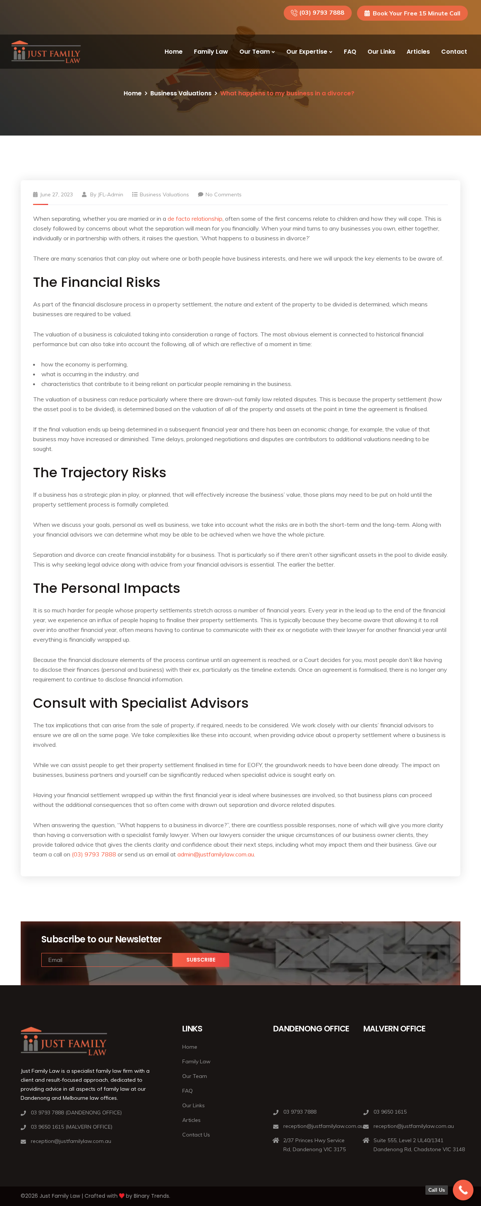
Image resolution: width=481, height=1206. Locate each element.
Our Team (254, 51)
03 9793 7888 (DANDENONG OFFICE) (76, 1112)
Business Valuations (181, 93)
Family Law (211, 51)
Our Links (381, 51)
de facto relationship (195, 218)
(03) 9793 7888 (321, 12)
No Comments (224, 194)
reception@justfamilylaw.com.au (71, 1141)
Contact (454, 51)
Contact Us (196, 1134)
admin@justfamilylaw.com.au (215, 854)
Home (174, 51)
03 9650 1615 (390, 1111)
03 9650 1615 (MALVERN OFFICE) (71, 1126)
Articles (418, 51)
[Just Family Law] (46, 51)
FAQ (350, 51)
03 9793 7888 (299, 1111)
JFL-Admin (110, 194)
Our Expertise (306, 51)
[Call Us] (463, 1190)
